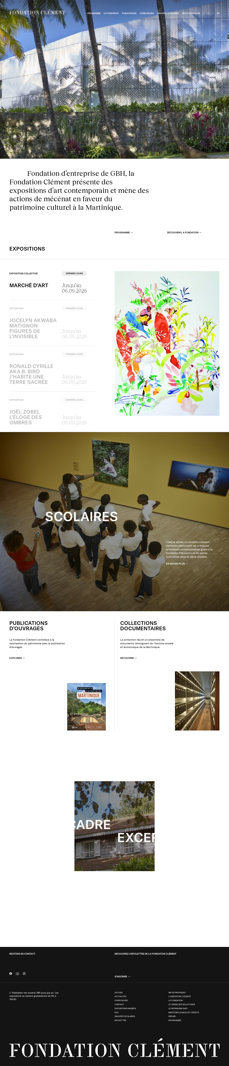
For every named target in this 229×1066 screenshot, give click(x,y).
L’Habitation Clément (179, 996)
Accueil (118, 992)
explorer (15, 658)
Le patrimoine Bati (177, 1008)
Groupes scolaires (124, 1016)
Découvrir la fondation (182, 232)
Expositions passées (125, 1008)
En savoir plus (175, 564)
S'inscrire (120, 976)
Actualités (120, 996)
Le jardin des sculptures (181, 1004)
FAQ (116, 1012)
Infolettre (120, 1020)
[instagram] (24, 974)
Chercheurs (121, 1000)
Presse (172, 1016)
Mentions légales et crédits (183, 1012)
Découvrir (127, 658)
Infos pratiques (176, 992)
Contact (119, 1004)
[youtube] (17, 974)
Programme (122, 232)
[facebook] (10, 974)
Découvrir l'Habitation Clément (186, 899)
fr (218, 13)
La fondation (175, 1000)
